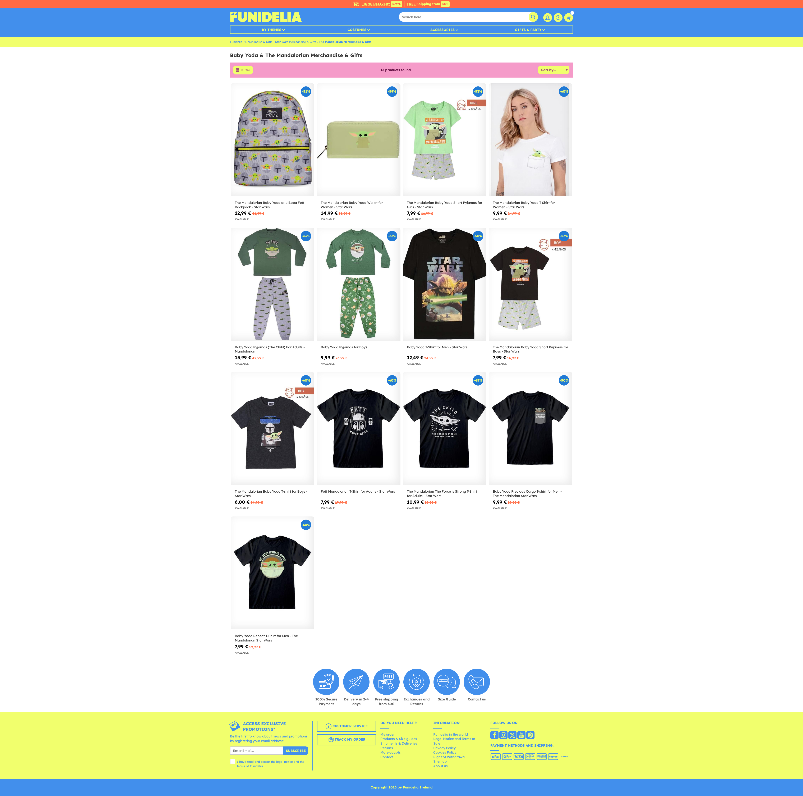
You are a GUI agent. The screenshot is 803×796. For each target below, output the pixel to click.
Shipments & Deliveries (398, 743)
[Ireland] (494, 735)
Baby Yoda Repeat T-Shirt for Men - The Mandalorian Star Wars (266, 638)
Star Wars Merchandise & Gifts (295, 41)
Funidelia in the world (450, 734)
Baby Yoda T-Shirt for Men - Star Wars (437, 347)
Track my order (349, 739)
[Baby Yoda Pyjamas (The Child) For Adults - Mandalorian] (272, 284)
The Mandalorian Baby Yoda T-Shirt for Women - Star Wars (524, 205)
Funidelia (236, 41)
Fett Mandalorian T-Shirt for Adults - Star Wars (358, 491)
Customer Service (349, 726)
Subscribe (296, 751)
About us (440, 766)
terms (241, 766)
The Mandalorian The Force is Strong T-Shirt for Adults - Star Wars (442, 493)
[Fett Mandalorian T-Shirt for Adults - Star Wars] (358, 428)
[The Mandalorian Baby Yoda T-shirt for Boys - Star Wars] (272, 428)
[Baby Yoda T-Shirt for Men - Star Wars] (444, 284)
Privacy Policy (444, 748)
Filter (245, 70)
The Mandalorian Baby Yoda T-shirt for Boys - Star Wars (271, 493)
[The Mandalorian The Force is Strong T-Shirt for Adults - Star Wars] (444, 428)
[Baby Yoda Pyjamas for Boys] (358, 284)
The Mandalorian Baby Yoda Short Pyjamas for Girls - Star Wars (444, 205)
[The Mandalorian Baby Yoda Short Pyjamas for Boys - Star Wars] (530, 284)
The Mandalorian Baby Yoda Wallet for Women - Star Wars (352, 205)
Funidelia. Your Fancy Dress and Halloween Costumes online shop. (266, 17)
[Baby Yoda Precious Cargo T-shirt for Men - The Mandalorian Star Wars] (530, 428)
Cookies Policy (444, 752)
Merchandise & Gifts (258, 41)
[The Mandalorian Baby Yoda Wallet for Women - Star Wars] (358, 139)
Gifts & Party (528, 29)
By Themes (271, 29)
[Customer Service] (558, 17)
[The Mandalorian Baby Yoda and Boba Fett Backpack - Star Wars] (272, 139)
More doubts (390, 752)
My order (387, 734)
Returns (386, 748)
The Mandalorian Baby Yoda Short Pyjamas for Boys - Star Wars (530, 349)
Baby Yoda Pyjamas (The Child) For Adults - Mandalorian (270, 349)
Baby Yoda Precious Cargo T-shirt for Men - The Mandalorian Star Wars (527, 493)
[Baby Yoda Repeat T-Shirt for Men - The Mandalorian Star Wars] (272, 573)
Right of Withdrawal (449, 757)
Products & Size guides (398, 739)
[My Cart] (568, 17)
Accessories (442, 29)
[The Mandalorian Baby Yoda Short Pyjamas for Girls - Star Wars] (444, 139)
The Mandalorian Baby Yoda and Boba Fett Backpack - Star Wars (269, 205)
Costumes (357, 29)
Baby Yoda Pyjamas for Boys (344, 347)
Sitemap (440, 761)
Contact (386, 757)
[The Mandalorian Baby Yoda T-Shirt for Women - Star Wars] (530, 139)
